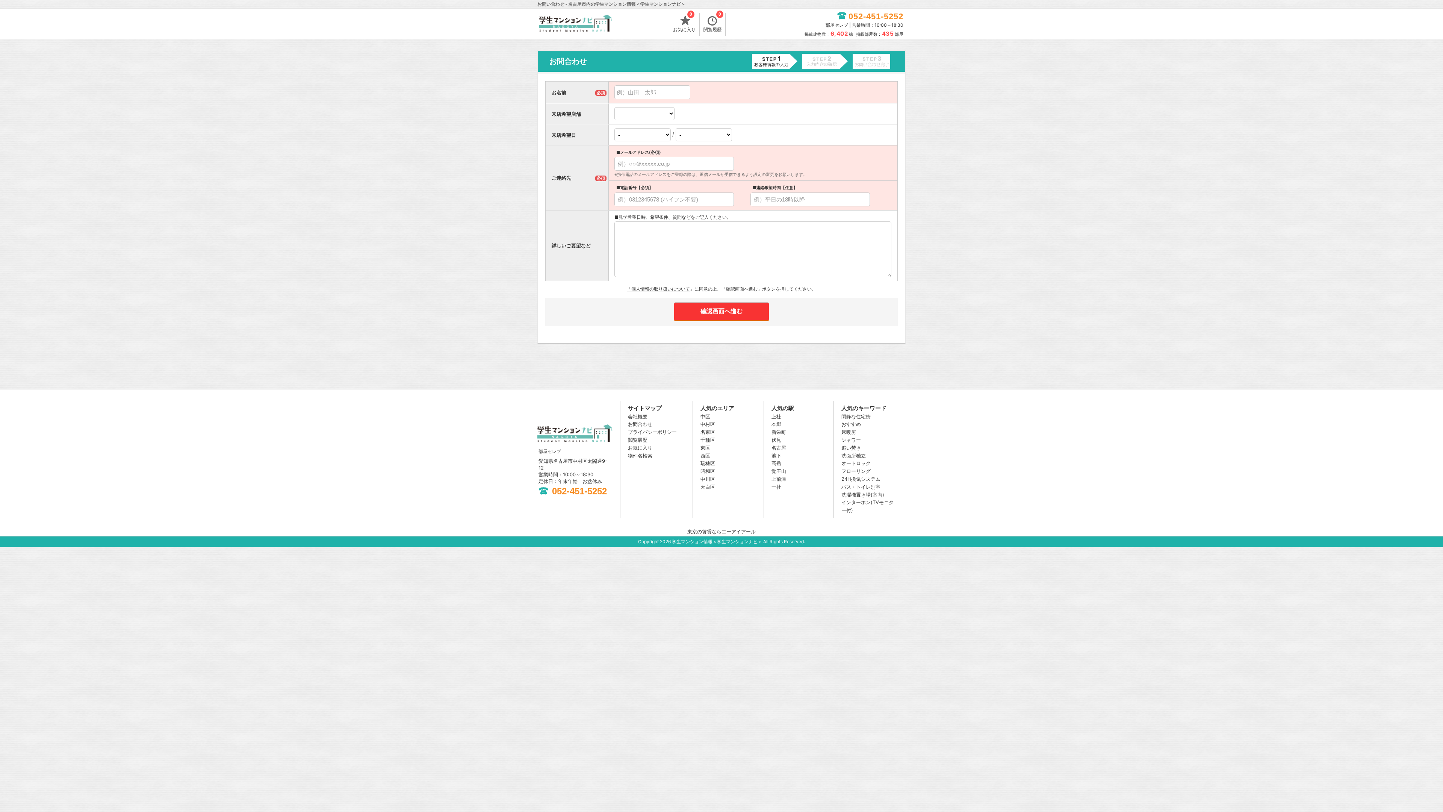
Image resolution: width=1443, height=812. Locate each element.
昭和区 (707, 471)
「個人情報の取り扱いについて (658, 289)
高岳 (776, 463)
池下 (776, 456)
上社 (776, 417)
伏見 (776, 440)
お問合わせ (640, 424)
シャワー (851, 440)
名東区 (707, 432)
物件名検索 (640, 456)
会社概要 (637, 417)
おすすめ (851, 424)
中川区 (707, 479)
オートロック (856, 463)
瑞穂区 (707, 463)
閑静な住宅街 (856, 417)
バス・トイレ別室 (860, 487)
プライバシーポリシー (652, 432)
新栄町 (778, 432)
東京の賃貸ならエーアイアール (721, 532)
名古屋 (778, 448)
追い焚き (851, 448)
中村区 (707, 424)
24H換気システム (860, 479)
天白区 (707, 487)
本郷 (776, 424)
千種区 (707, 440)
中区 (705, 417)
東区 (705, 448)
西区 (705, 456)
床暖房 (848, 432)
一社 (776, 487)
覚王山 (778, 471)
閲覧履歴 (712, 22)
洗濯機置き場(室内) (862, 495)
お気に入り (684, 22)
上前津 (778, 479)
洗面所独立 (853, 456)
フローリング (856, 471)
